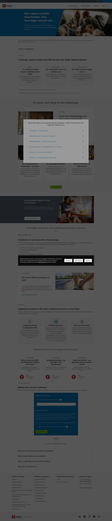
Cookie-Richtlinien (42, 262)
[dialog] (56, 260)
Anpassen (88, 260)
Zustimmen (68, 260)
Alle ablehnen (78, 260)
